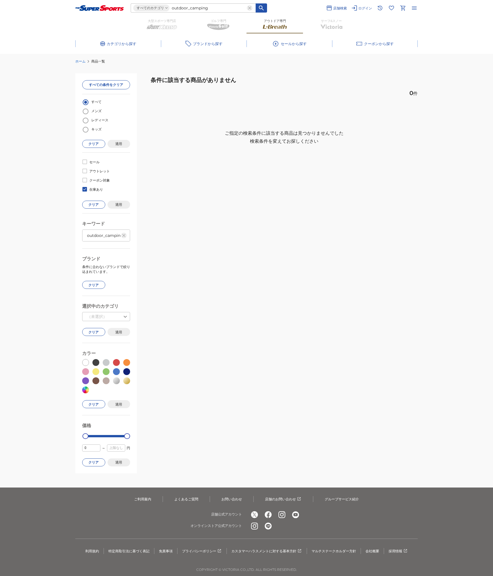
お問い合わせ (231, 499)
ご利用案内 (142, 499)
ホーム (80, 61)
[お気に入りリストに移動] (391, 8)
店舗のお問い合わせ (280, 499)
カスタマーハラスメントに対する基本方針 (263, 551)
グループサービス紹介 (342, 499)
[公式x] (254, 514)
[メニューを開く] (414, 8)
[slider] (85, 436)
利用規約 (92, 551)
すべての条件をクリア (106, 84)
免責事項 (166, 551)
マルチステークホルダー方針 (334, 551)
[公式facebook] (268, 514)
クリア (93, 144)
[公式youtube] (295, 514)
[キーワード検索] (261, 8)
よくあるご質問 (186, 499)
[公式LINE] (268, 526)
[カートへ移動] (402, 8)
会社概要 (372, 551)
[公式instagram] (281, 514)
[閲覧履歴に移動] (380, 8)
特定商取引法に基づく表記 (128, 551)
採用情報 (395, 551)
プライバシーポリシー (199, 551)
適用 (118, 144)
